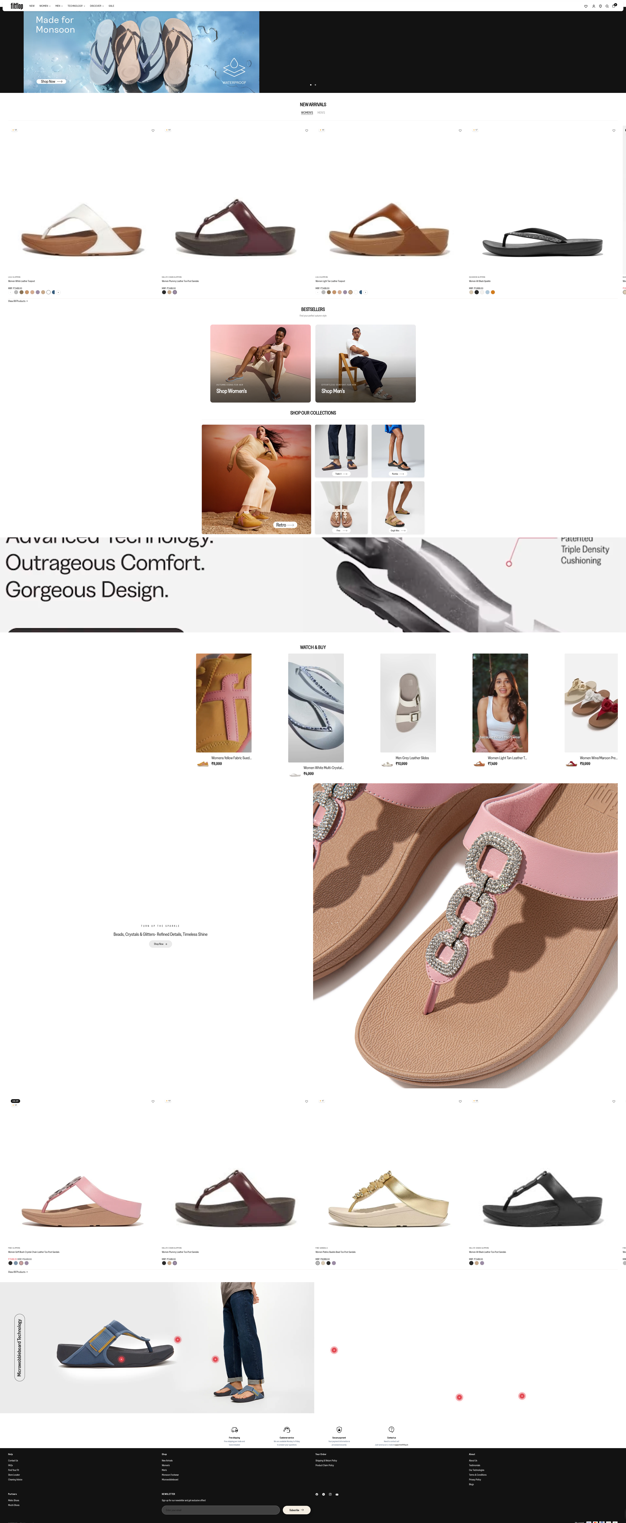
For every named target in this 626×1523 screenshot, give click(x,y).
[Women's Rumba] (398, 451)
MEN (57, 5)
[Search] (607, 6)
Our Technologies (476, 1470)
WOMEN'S (307, 113)
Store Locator (14, 1474)
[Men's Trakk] (341, 451)
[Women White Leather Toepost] (82, 200)
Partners (12, 1494)
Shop (164, 1454)
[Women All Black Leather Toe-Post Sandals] (543, 1171)
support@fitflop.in (401, 1444)
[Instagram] (330, 1494)
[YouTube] (337, 1494)
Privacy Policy (475, 1479)
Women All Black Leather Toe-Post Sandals (487, 1251)
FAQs (10, 1465)
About (472, 1454)
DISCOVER (95, 5)
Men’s (164, 1470)
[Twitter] (323, 1494)
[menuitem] (32, 6)
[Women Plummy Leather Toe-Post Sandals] (236, 200)
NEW (32, 5)
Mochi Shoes (13, 1505)
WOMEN (43, 5)
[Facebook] (317, 1494)
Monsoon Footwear (170, 1474)
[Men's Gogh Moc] (398, 507)
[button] (160, 944)
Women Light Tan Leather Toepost (330, 281)
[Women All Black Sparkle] (543, 200)
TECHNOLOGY (75, 5)
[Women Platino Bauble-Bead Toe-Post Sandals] (390, 1171)
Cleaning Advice (15, 1479)
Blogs (471, 1484)
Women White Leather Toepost (21, 281)
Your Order (321, 1454)
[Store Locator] (600, 6)
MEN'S (321, 113)
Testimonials (474, 1465)
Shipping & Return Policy (326, 1460)
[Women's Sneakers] (256, 479)
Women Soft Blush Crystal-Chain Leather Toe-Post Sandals (33, 1251)
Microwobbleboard (170, 1479)
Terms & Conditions (478, 1474)
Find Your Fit (13, 1470)
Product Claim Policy (325, 1465)
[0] (612, 6)
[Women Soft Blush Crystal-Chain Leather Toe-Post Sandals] (82, 1171)
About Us (473, 1460)
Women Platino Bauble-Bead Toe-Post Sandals (336, 1251)
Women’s (166, 1465)
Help (10, 1454)
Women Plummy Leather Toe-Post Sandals (180, 281)
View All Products (18, 301)
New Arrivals (167, 1460)
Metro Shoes (13, 1500)
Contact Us (13, 1460)
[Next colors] (58, 292)
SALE (111, 5)
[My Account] (594, 6)
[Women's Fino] (341, 507)
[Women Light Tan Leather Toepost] (390, 200)
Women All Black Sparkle (479, 281)
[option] (224, 711)
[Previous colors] (10, 292)
